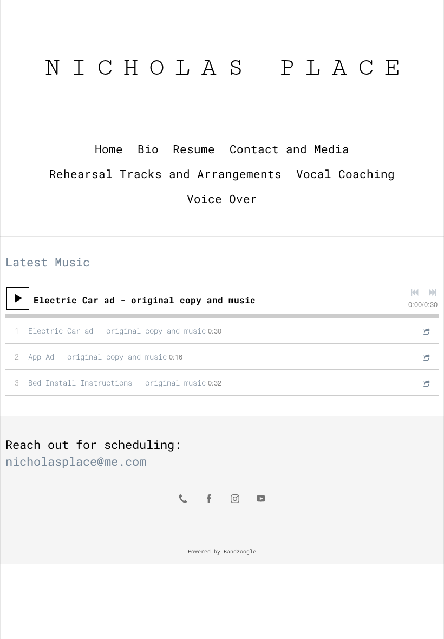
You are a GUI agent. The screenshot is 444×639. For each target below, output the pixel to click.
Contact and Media (289, 149)
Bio (148, 149)
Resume (194, 149)
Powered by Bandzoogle (222, 551)
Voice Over (222, 199)
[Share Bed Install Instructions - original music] (425, 382)
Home (109, 149)
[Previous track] (415, 292)
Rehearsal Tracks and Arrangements (165, 174)
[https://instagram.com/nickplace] (235, 498)
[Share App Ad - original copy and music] (425, 356)
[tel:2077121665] (183, 498)
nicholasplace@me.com (75, 461)
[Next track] (433, 292)
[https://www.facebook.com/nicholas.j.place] (209, 498)
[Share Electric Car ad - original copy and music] (425, 330)
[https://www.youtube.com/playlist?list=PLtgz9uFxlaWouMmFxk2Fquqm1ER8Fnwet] (261, 498)
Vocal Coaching (345, 174)
